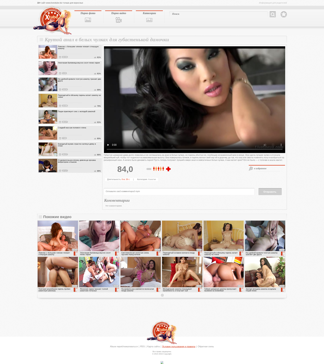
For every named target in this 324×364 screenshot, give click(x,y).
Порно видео (118, 13)
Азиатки (152, 179)
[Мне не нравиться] (149, 169)
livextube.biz (52, 20)
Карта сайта (153, 346)
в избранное (260, 168)
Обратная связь (206, 346)
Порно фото (87, 13)
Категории (149, 13)
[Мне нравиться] (168, 169)
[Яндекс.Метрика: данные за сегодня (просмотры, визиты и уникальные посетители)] (162, 362)
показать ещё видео (162, 295)
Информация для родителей (273, 3)
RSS (142, 346)
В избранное (284, 14)
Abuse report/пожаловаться (124, 346)
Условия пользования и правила (178, 346)
